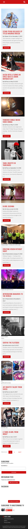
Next (19, 452)
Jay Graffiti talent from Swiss (12, 388)
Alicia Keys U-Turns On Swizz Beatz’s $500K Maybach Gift (12, 76)
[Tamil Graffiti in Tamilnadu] (12, 149)
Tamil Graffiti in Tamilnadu (9, 164)
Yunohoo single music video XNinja (11, 120)
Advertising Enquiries (9, 518)
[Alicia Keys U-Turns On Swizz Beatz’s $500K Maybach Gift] (12, 61)
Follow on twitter (14, 482)
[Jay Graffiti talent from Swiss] (12, 370)
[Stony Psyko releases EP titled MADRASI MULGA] (12, 18)
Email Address (4, 466)
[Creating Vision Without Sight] (12, 234)
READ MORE (6, 47)
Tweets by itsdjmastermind (8, 479)
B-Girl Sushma (8, 206)
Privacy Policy (7, 522)
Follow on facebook (14, 501)
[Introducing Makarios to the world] (12, 279)
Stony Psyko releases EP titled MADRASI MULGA (12, 32)
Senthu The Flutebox (11, 342)
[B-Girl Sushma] (12, 193)
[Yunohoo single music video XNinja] (12, 106)
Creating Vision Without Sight (12, 250)
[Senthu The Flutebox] (12, 326)
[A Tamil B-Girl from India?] (12, 417)
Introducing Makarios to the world (13, 294)
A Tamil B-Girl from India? (10, 433)
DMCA (5, 520)
